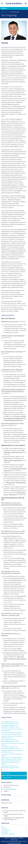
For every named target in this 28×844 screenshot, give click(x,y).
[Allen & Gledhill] (14, 3)
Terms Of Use (14, 839)
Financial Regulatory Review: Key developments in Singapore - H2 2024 (10, 747)
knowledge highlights (8, 834)
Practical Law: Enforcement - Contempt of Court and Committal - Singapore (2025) (11, 733)
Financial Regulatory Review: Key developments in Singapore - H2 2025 (10, 726)
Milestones (20, 838)
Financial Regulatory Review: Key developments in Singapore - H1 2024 (10, 766)
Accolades (13, 838)
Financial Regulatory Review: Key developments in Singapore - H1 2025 (10, 740)
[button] (1, 770)
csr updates (4, 832)
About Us (7, 838)
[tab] (14, 770)
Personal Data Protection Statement (11, 841)
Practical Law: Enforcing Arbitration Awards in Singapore (12, 744)
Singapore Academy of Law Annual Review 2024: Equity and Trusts (11, 737)
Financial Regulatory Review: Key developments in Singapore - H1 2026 (10, 722)
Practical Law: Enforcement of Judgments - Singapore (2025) (12, 729)
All (2, 826)
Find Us (25, 841)
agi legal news (5, 830)
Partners (6, 12)
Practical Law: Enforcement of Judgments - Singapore (12, 754)
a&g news (4, 828)
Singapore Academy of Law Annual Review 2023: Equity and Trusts (11, 751)
